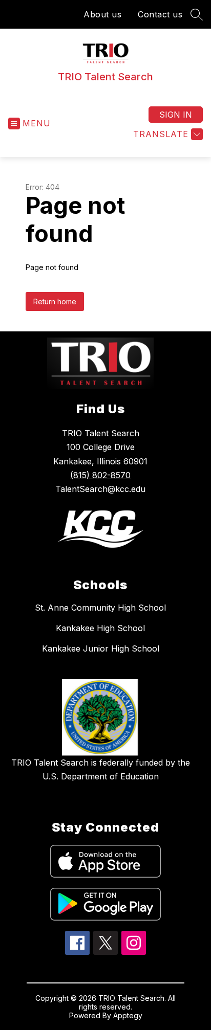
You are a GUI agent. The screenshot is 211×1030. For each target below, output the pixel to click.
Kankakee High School (100, 628)
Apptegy (127, 1015)
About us (102, 14)
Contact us (160, 14)
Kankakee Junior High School (100, 648)
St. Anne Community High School (100, 607)
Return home (54, 301)
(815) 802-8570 (100, 475)
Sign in (175, 114)
